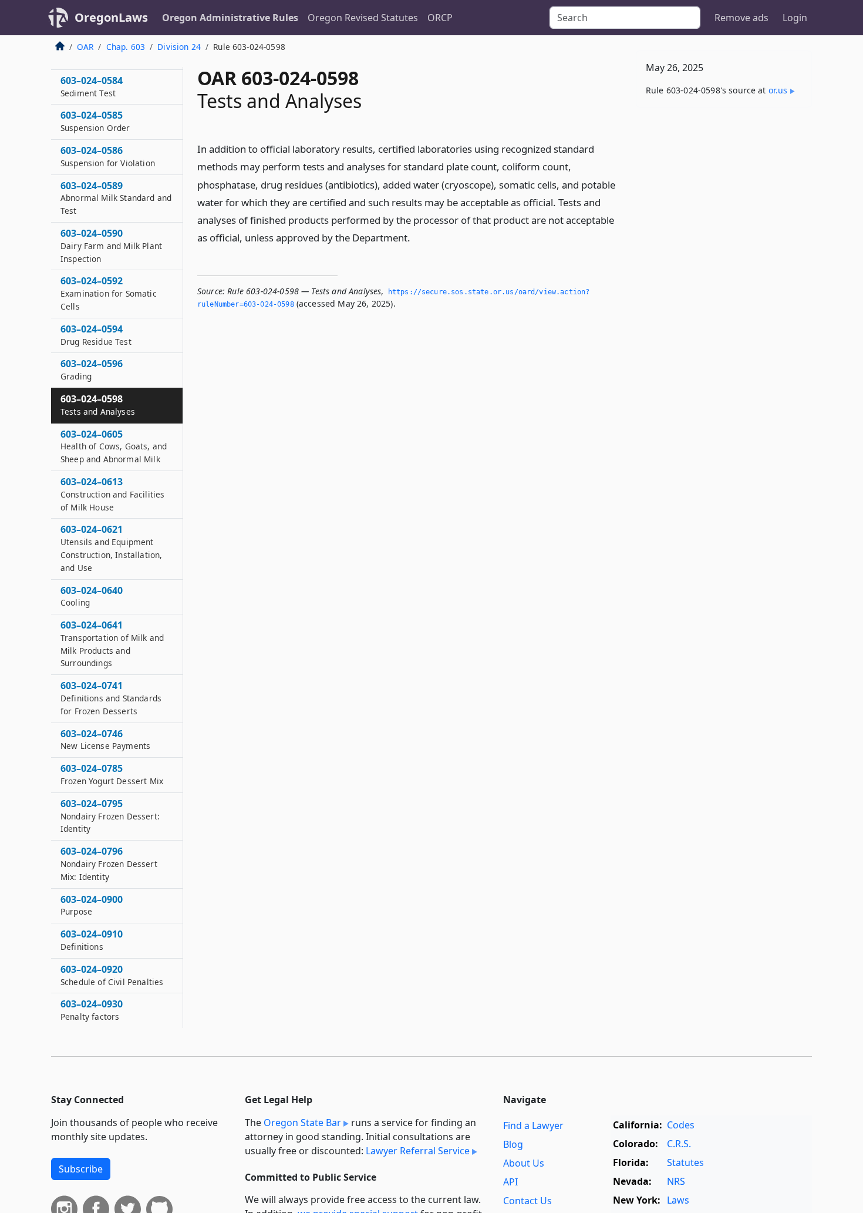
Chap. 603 (125, 46)
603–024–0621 (111, 548)
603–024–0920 (111, 975)
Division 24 (179, 46)
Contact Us (527, 1200)
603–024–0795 (110, 816)
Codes (681, 1124)
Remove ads (741, 17)
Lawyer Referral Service (418, 1150)
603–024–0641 (112, 643)
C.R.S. (679, 1143)
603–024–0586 (107, 156)
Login (795, 17)
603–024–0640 (91, 596)
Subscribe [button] (81, 1168)
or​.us (778, 90)
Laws (678, 1200)
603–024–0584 (91, 86)
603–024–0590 (111, 245)
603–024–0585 (95, 121)
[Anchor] (417, 237)
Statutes (685, 1162)
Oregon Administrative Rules (230, 17)
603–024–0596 (91, 369)
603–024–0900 (91, 905)
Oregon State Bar (302, 1122)
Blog (513, 1144)
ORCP (440, 17)
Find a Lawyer (533, 1125)
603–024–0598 (97, 404)
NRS (676, 1181)
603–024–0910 (91, 940)
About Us (523, 1163)
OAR (85, 46)
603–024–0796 (108, 863)
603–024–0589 (115, 198)
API (510, 1181)
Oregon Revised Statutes (363, 17)
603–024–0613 (112, 494)
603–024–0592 (108, 293)
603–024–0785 (111, 774)
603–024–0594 (96, 334)
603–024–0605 (113, 446)
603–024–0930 (91, 1009)
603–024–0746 (105, 739)
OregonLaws (111, 17)
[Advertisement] (724, 300)
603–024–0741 (110, 698)
